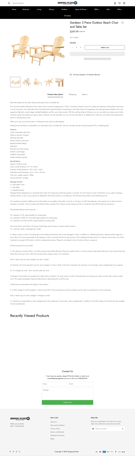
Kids (108, 9)
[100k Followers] (16, 451)
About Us (54, 422)
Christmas (67, 16)
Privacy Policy (55, 428)
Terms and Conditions (58, 425)
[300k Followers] (13, 451)
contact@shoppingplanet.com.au (58, 378)
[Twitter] (19, 451)
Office (96, 9)
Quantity (73, 43)
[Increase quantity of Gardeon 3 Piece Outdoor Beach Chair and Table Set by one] (80, 47)
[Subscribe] (122, 428)
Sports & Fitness (80, 9)
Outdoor (64, 9)
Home (14, 9)
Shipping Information (57, 435)
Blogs (52, 439)
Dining (51, 9)
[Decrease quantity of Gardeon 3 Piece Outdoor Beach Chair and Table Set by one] (72, 47)
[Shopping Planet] (67, 3)
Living (39, 9)
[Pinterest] (10, 451)
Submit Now (67, 402)
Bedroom (26, 9)
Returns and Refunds (57, 432)
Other (119, 9)
